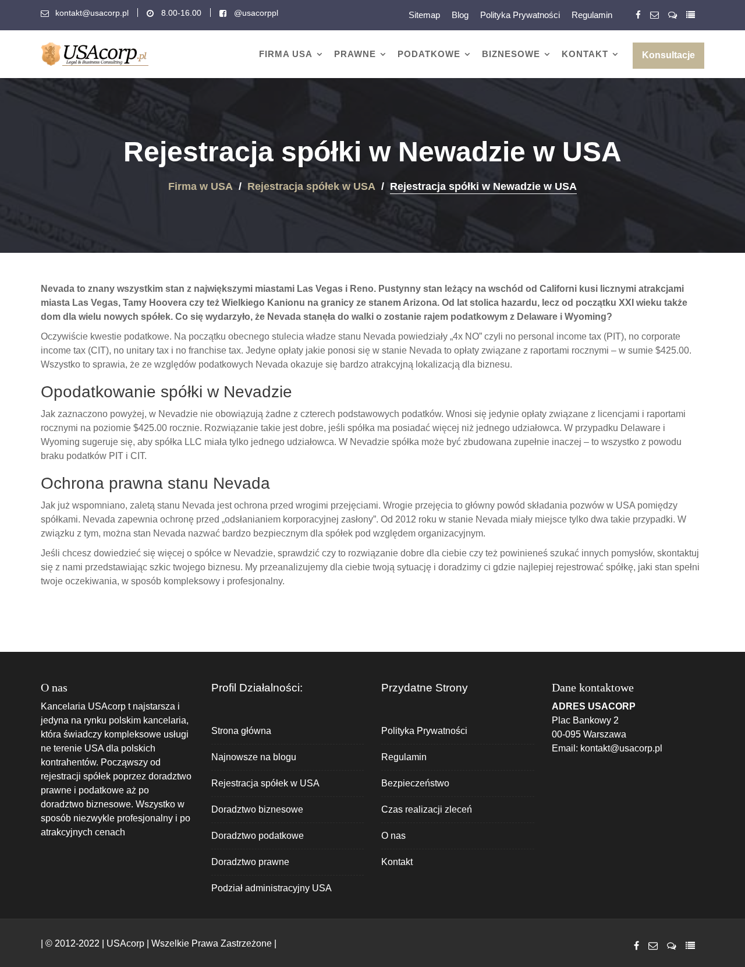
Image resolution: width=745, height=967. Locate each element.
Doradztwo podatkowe (257, 836)
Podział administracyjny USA (271, 888)
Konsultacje (668, 55)
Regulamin (592, 15)
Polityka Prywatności (520, 15)
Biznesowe (511, 54)
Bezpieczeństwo (415, 783)
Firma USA (286, 54)
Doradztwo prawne (250, 862)
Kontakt (585, 54)
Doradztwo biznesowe (257, 809)
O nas (393, 836)
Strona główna (241, 731)
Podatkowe (429, 54)
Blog (460, 15)
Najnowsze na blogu (253, 757)
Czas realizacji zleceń (426, 809)
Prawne (355, 54)
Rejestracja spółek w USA (265, 783)
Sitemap (424, 15)
